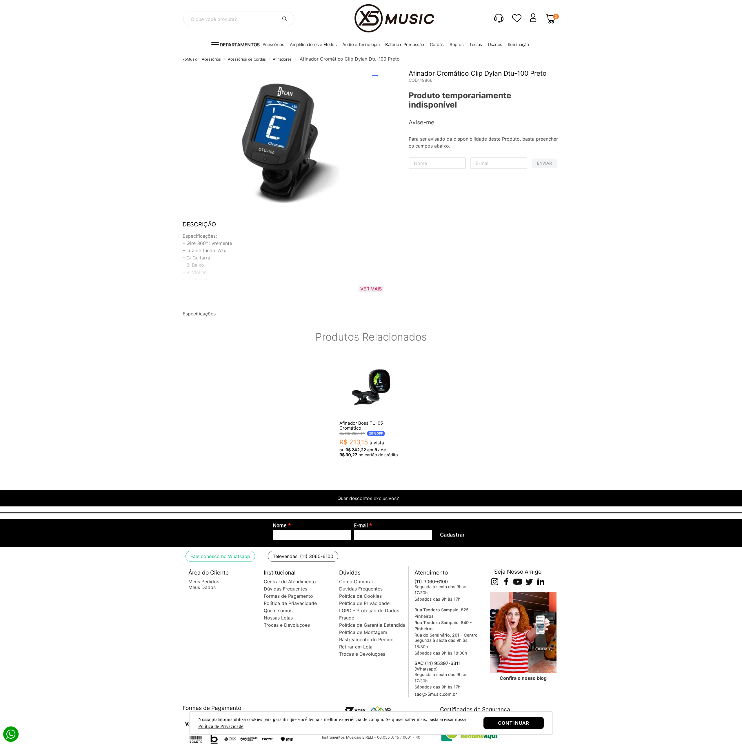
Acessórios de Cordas (247, 59)
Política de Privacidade (220, 726)
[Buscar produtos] (284, 18)
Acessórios (211, 59)
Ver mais (371, 289)
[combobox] (238, 19)
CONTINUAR (513, 723)
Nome (280, 525)
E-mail (361, 525)
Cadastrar (452, 535)
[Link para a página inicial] (190, 59)
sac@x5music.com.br (435, 694)
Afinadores (282, 59)
